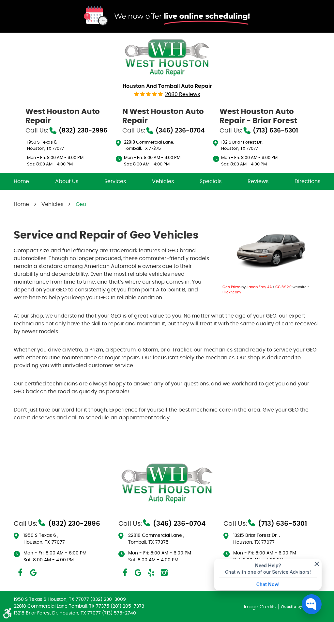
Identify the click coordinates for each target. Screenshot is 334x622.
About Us (66, 181)
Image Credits (260, 607)
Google (33, 572)
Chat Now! (268, 584)
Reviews (258, 181)
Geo (81, 204)
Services (115, 181)
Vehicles (163, 181)
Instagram (164, 572)
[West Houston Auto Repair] (167, 57)
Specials (210, 181)
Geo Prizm (231, 287)
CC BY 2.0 (283, 287)
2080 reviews (182, 94)
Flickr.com (231, 292)
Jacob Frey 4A (259, 287)
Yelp (151, 572)
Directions (307, 181)
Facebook (20, 572)
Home (21, 181)
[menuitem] (21, 181)
